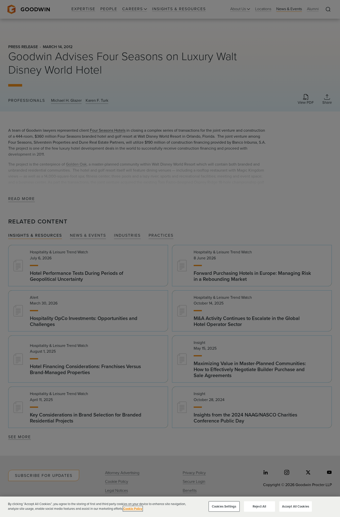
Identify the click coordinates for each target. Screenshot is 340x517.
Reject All (259, 506)
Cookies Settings (224, 506)
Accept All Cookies (295, 506)
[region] (170, 507)
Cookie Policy (132, 508)
